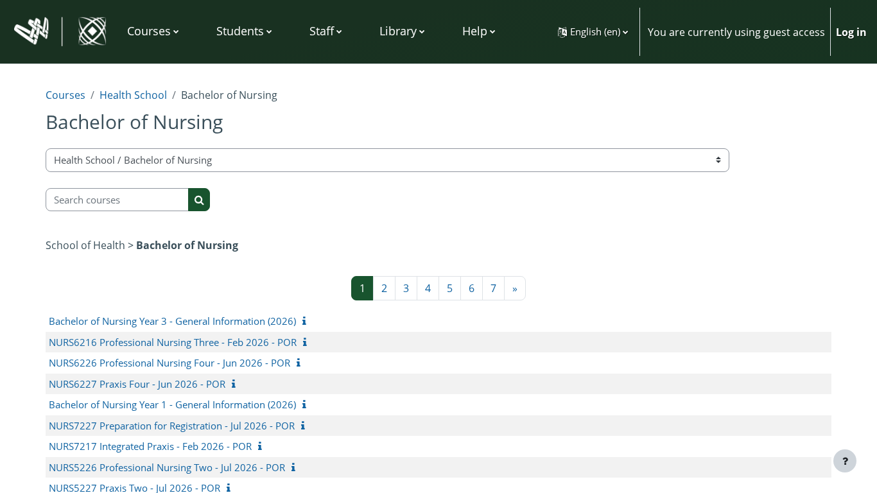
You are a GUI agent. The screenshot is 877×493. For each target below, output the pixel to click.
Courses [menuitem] (149, 31)
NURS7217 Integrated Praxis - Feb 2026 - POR (150, 446)
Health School (133, 95)
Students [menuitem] (240, 31)
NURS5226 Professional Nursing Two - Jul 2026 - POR (167, 467)
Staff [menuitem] (321, 31)
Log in (851, 32)
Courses (65, 95)
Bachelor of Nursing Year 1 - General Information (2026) (172, 404)
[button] (593, 32)
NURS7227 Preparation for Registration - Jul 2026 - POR (172, 425)
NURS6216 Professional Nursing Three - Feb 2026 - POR (173, 342)
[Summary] (307, 321)
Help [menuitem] (474, 31)
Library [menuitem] (398, 31)
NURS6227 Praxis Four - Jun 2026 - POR (137, 383)
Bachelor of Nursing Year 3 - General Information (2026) (172, 321)
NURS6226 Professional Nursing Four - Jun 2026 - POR (169, 362)
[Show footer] (844, 460)
